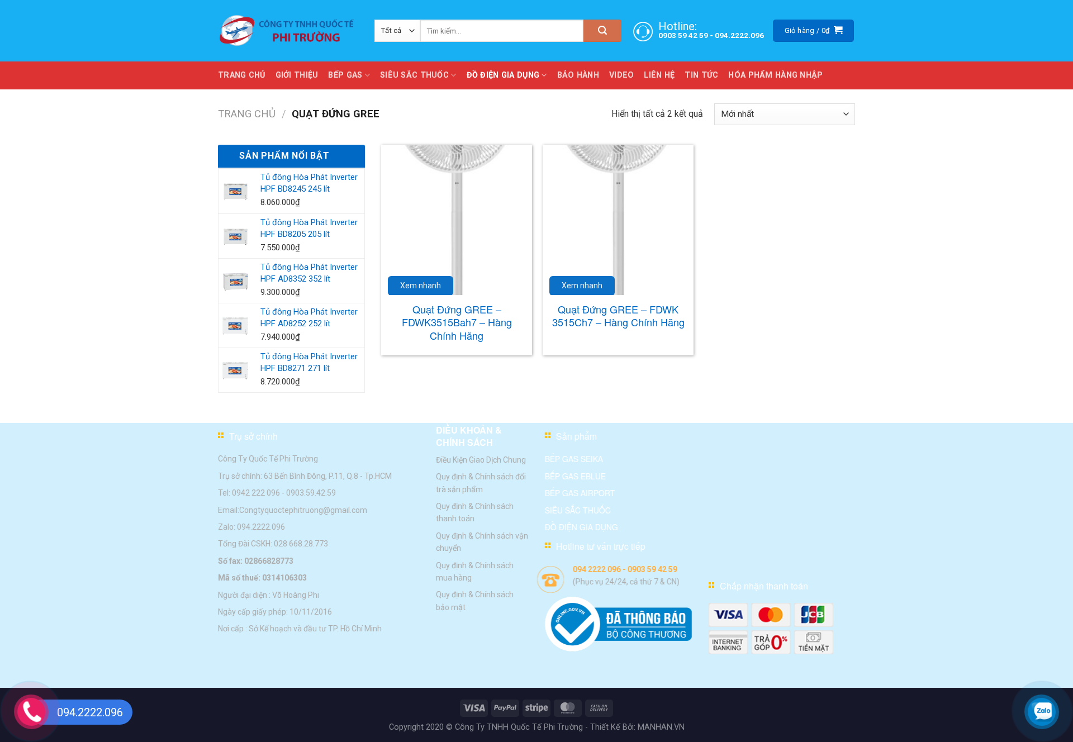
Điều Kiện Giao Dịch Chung (481, 459)
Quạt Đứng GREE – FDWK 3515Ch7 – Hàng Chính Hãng (618, 316)
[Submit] (602, 31)
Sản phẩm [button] (576, 436)
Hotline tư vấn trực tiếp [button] (600, 546)
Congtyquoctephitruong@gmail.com (303, 509)
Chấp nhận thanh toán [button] (764, 585)
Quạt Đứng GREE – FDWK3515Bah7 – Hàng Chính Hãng (457, 322)
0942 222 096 (256, 492)
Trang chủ (241, 75)
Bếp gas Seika (574, 458)
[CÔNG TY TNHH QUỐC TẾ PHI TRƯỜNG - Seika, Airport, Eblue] (288, 30)
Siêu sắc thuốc (578, 509)
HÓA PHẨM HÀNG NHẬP (775, 75)
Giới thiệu (297, 75)
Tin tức (701, 75)
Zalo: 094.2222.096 (251, 526)
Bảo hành (578, 75)
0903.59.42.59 (311, 492)
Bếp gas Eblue (575, 475)
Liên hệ (659, 75)
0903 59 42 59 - (686, 35)
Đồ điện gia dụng (581, 526)
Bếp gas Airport (580, 492)
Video (621, 75)
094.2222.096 (739, 35)
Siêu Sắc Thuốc (414, 75)
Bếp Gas (345, 75)
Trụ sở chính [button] (253, 436)
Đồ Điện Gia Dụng (503, 75)
